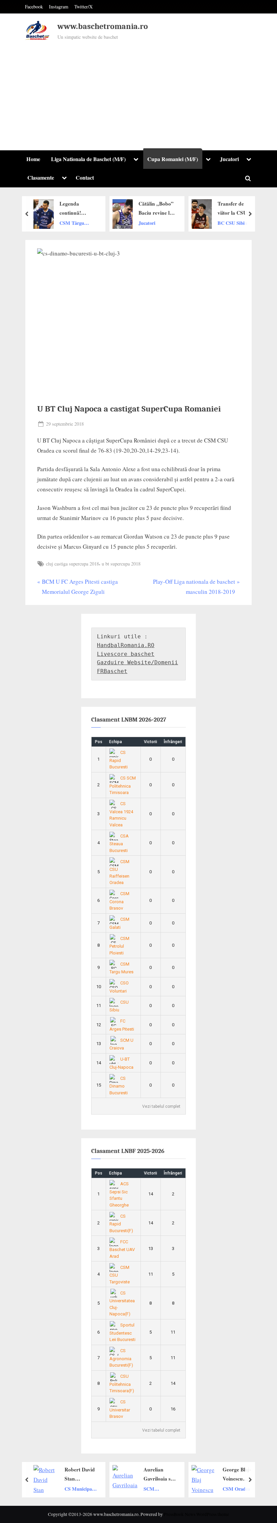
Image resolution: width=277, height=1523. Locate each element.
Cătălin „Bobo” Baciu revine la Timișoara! (104, 208)
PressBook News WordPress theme (196, 1514)
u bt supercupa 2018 (121, 563)
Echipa (115, 741)
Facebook (34, 6)
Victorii (150, 741)
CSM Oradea (187, 1488)
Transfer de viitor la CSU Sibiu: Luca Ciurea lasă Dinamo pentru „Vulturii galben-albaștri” (184, 208)
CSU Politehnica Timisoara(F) (121, 1383)
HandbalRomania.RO (125, 645)
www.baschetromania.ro (102, 26)
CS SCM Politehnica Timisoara (122, 785)
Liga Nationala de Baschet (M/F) (88, 159)
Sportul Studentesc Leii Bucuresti (122, 1332)
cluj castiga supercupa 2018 (72, 563)
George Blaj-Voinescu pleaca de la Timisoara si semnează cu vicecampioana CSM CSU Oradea (189, 1474)
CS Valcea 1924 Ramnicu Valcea (121, 814)
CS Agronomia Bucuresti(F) (121, 1358)
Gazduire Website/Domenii (137, 662)
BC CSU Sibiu (181, 222)
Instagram (58, 6)
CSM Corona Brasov (119, 901)
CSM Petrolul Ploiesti (119, 945)
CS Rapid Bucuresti (118, 759)
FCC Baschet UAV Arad (122, 1249)
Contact (85, 178)
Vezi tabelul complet (161, 1106)
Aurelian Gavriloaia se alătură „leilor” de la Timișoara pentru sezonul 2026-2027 (110, 1474)
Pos (98, 741)
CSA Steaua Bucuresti (119, 843)
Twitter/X (83, 6)
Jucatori (229, 159)
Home (33, 159)
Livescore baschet (125, 654)
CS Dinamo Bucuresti (118, 1085)
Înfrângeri (173, 741)
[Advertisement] (138, 92)
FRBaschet (112, 671)
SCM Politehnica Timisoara (106, 1489)
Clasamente (40, 178)
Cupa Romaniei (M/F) (172, 159)
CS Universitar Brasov (119, 1409)
